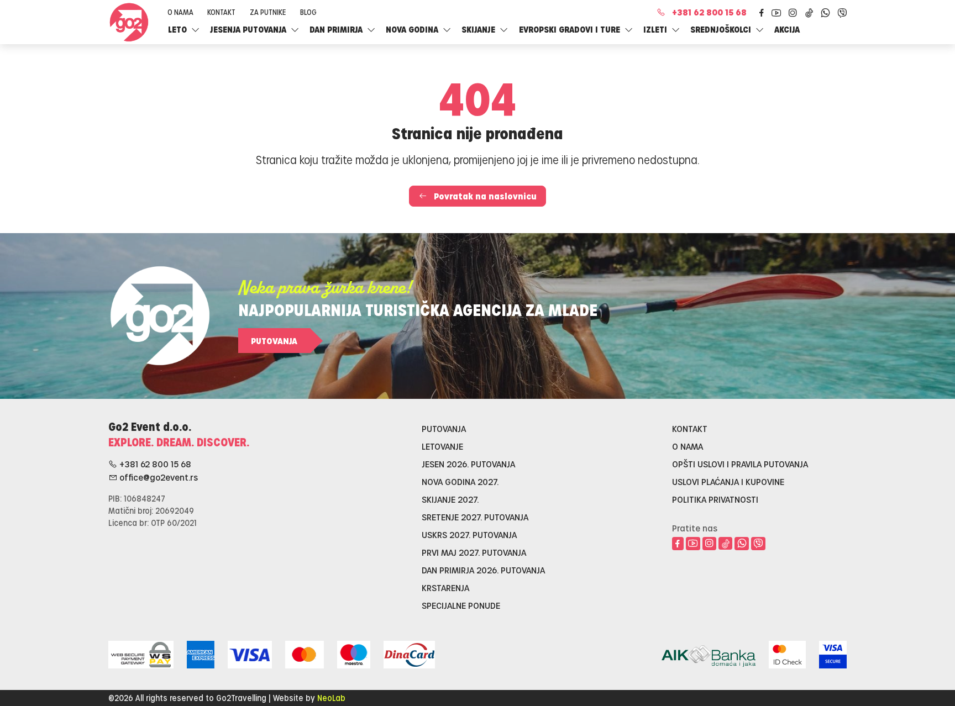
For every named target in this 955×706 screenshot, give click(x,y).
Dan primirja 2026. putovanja (483, 570)
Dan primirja (337, 29)
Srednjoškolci (721, 29)
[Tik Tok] (809, 12)
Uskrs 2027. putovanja (469, 534)
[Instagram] (793, 12)
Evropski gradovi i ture (570, 29)
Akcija (787, 29)
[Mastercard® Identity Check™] (787, 652)
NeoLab (331, 698)
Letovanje (442, 446)
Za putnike (268, 12)
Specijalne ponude (461, 605)
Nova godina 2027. (460, 481)
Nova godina (413, 29)
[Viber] (842, 12)
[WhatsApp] (825, 12)
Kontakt (221, 12)
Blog (308, 12)
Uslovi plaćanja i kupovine (728, 481)
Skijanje (479, 29)
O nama (180, 12)
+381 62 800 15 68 (709, 12)
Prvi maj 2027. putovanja (474, 552)
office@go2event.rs (157, 477)
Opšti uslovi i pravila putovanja (740, 464)
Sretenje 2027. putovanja (475, 517)
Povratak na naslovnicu (484, 196)
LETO (178, 29)
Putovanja (274, 340)
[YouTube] (776, 12)
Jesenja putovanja (249, 29)
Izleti (656, 29)
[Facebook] (761, 12)
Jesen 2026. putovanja (468, 464)
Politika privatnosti (715, 499)
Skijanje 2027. (450, 499)
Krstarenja (445, 587)
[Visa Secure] (833, 652)
